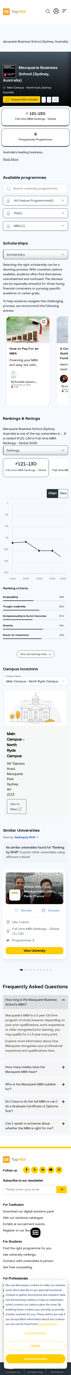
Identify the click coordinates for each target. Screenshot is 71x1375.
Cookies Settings (35, 1333)
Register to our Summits (20, 1230)
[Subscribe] (61, 1189)
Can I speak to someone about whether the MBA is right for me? (29, 1126)
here (51, 1051)
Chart (53, 493)
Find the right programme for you (27, 1248)
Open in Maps (15, 806)
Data (63, 493)
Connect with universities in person (28, 1261)
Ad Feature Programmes (33, 201)
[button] (21, 970)
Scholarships (16, 255)
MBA (19, 226)
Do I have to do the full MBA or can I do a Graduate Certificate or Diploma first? (31, 1106)
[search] (48, 12)
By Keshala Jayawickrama (27, 382)
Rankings (13, 450)
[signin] (56, 10)
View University (34, 951)
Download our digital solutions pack (28, 1211)
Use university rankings (19, 1255)
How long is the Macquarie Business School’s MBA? (31, 1002)
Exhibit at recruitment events (24, 1224)
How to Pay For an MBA (23, 351)
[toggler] (64, 10)
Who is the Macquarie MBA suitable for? (30, 1086)
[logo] (14, 11)
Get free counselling (17, 1267)
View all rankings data (33, 654)
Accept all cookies (35, 1359)
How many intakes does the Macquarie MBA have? (25, 1069)
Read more (11, 159)
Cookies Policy (48, 1324)
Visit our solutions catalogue (23, 1218)
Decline (35, 1345)
